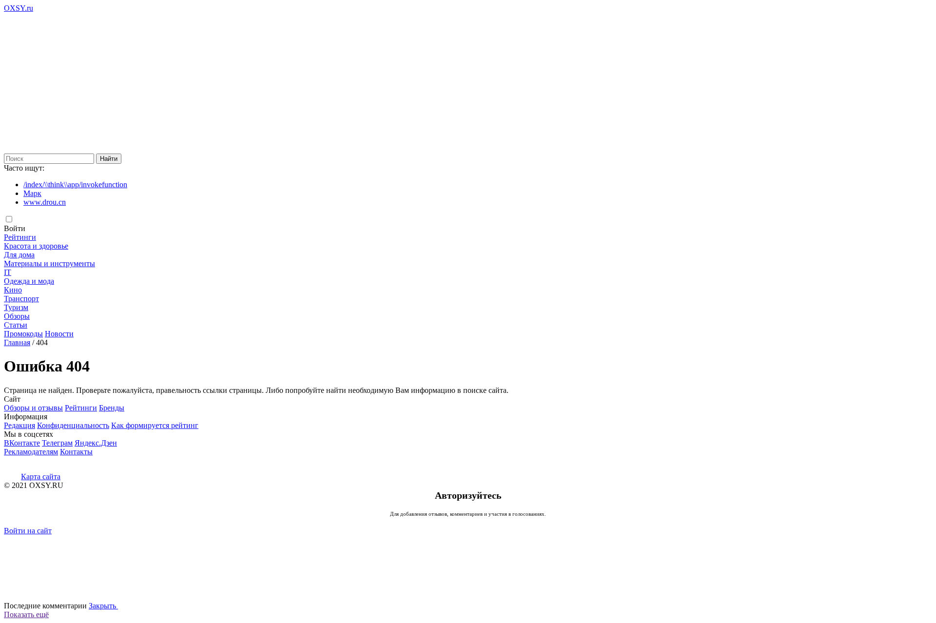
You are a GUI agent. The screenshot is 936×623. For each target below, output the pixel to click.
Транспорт (21, 298)
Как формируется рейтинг (154, 425)
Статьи (15, 325)
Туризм (16, 307)
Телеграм (57, 443)
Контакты (76, 452)
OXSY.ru (18, 8)
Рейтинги (20, 237)
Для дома (19, 255)
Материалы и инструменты (49, 263)
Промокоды (23, 334)
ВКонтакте (22, 443)
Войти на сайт (28, 530)
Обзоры (17, 316)
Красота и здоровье (36, 246)
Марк (32, 193)
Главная (17, 342)
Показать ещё (26, 614)
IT (7, 272)
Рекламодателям (31, 452)
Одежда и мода (29, 281)
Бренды (111, 408)
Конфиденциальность (73, 425)
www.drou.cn (44, 202)
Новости (59, 334)
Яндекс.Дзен (96, 443)
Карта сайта (40, 476)
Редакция (19, 425)
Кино (13, 290)
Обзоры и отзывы (33, 408)
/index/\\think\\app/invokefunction (75, 184)
